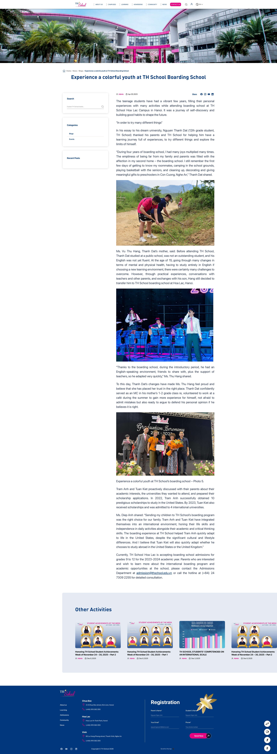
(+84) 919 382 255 (93, 709)
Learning (124, 4)
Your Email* (155, 722)
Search (70, 98)
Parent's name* (156, 711)
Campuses (112, 4)
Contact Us (175, 4)
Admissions (138, 4)
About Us (99, 4)
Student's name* (192, 711)
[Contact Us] (267, 723)
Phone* (188, 722)
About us (63, 705)
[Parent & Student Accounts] (191, 4)
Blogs (81, 71)
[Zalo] (267, 732)
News (164, 4)
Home (68, 71)
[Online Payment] (267, 748)
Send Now (199, 736)
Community (152, 4)
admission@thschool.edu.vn (154, 573)
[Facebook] (267, 740)
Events (71, 139)
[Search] (186, 4)
